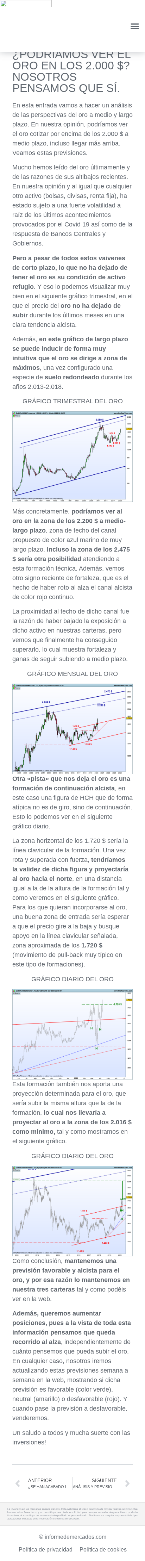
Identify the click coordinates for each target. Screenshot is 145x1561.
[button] (135, 26)
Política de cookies (103, 1550)
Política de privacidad (45, 1550)
